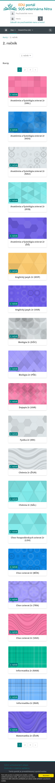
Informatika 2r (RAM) (27, 670)
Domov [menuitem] (6, 30)
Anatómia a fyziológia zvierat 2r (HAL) (27, 102)
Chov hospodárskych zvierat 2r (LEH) (27, 539)
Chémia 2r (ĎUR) (27, 472)
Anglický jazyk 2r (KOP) (27, 277)
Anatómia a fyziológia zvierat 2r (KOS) (27, 137)
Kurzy (5, 37)
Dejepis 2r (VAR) (27, 407)
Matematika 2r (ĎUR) (27, 735)
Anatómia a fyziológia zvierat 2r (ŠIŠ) (27, 243)
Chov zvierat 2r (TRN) (27, 605)
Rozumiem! (46, 775)
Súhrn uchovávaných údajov (16, 765)
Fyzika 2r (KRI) (27, 439)
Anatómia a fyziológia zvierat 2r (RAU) (27, 172)
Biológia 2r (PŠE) (27, 374)
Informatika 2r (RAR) (27, 703)
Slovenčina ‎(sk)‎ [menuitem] (24, 30)
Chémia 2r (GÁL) (27, 504)
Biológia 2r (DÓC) (27, 342)
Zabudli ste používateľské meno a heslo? (27, 22)
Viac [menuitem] (12, 30)
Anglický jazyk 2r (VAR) (27, 309)
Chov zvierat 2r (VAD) (27, 637)
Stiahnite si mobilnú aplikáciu (17, 768)
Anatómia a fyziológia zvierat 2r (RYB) (27, 208)
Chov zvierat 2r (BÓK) (27, 572)
